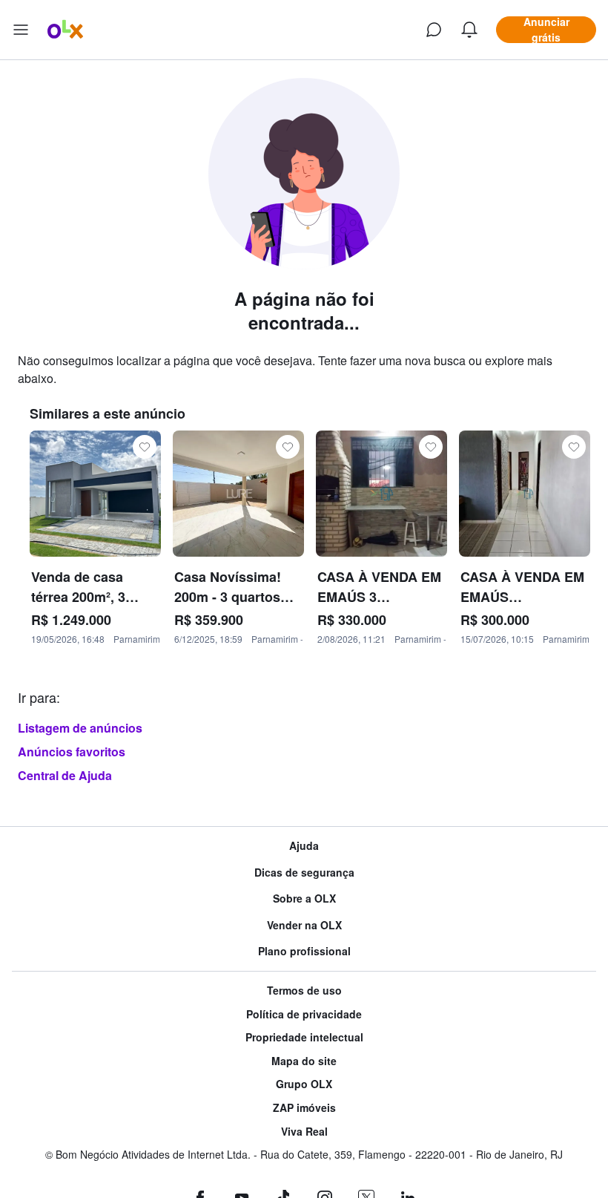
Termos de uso (304, 990)
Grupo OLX (304, 1084)
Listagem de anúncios (80, 727)
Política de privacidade (304, 1014)
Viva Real (304, 1132)
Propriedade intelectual (304, 1037)
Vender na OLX (304, 925)
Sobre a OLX (304, 898)
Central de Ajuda (65, 775)
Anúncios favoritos (71, 751)
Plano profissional (304, 951)
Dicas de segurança (304, 872)
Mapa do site (304, 1061)
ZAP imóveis (304, 1108)
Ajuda (304, 846)
